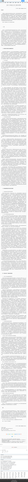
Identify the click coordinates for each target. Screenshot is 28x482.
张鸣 (9, 474)
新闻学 (15, 2)
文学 (20, 2)
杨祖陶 (19, 473)
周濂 (18, 474)
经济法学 (7, 429)
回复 (2, 452)
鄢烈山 (19, 472)
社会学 (13, 2)
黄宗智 (1, 473)
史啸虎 (21, 475)
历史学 (22, 2)
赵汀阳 (1, 474)
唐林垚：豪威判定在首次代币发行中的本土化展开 (6, 468)
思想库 (27, 2)
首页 (1, 2)
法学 (3, 2)
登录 (13, 447)
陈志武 (7, 473)
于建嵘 (4, 473)
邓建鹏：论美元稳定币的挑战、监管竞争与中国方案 (6, 467)
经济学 (5, 2)
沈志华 (21, 473)
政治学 (8, 2)
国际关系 (10, 2)
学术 (3, 429)
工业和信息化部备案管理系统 (14, 481)
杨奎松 (13, 474)
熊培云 (24, 475)
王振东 (13, 475)
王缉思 (1, 475)
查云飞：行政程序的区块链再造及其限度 (5, 469)
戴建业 (4, 474)
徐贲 (9, 473)
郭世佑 (7, 475)
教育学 (18, 2)
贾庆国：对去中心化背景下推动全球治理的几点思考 (6, 466)
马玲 (9, 475)
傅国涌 (21, 472)
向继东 (24, 473)
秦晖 (1, 472)
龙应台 (10, 472)
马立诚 (16, 473)
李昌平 (7, 474)
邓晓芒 (24, 474)
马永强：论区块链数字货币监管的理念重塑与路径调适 (6, 465)
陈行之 (4, 472)
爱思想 (2, 1)
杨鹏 (21, 474)
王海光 (16, 474)
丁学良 (13, 472)
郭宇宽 (13, 473)
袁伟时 (19, 475)
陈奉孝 (4, 475)
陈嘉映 (24, 472)
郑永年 (7, 472)
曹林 (15, 472)
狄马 (15, 475)
